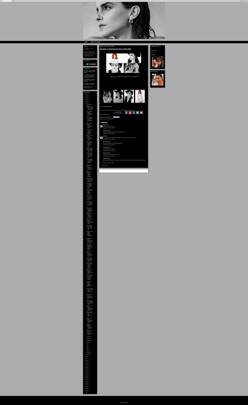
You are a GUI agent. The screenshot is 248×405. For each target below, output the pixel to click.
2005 (87, 383)
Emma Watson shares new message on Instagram (89, 209)
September (89, 340)
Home (86, 42)
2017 (87, 361)
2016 (87, 363)
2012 (87, 370)
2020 (87, 356)
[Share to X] (116, 117)
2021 (87, 103)
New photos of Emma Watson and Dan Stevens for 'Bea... (89, 240)
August (88, 342)
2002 (87, 388)
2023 (87, 99)
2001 (87, 390)
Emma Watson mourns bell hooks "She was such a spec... (89, 227)
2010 (87, 374)
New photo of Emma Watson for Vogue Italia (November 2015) (90, 71)
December (89, 104)
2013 (87, 369)
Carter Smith (105, 118)
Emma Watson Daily (107, 106)
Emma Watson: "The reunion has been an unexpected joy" (89, 155)
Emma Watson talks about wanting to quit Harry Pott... (89, 144)
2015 (87, 365)
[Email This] (114, 117)
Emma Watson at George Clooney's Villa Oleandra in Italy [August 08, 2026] (89, 76)
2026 (87, 94)
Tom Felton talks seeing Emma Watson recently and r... (89, 290)
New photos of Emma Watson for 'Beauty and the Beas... (89, 215)
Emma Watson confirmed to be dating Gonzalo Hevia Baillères (89, 80)
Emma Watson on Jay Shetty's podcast (88, 87)
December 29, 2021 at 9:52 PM (109, 139)
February (89, 352)
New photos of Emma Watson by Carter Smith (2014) (89, 125)
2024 (87, 97)
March (88, 350)
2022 (87, 101)
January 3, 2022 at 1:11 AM (108, 162)
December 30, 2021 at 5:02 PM (109, 150)
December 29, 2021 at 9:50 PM (109, 133)
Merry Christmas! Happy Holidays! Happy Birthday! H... (89, 174)
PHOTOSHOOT (111, 118)
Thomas (104, 124)
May (88, 347)
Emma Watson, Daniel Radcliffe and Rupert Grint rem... (89, 113)
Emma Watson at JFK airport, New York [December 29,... (89, 119)
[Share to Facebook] (117, 117)
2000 (87, 392)
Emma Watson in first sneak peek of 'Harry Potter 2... (89, 302)
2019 (87, 358)
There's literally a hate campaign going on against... (89, 131)
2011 (87, 372)
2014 (87, 367)
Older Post (144, 171)
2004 (87, 384)
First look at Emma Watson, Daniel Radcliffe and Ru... (89, 284)
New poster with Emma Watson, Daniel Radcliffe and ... (89, 234)
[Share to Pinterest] (118, 117)
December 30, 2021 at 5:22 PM (109, 156)
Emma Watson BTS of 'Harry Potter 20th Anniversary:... (89, 149)
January (88, 354)
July (87, 343)
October (88, 338)
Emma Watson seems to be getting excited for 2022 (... (89, 191)
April (88, 349)
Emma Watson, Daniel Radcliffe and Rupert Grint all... (89, 296)
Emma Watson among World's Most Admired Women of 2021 (89, 247)
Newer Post (103, 171)
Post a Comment (105, 165)
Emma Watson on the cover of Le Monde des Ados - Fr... (89, 204)
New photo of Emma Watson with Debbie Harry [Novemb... (89, 308)
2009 (87, 376)
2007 (87, 379)
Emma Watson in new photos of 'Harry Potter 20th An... (89, 161)
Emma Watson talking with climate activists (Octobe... (89, 265)
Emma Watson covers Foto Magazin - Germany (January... (89, 277)
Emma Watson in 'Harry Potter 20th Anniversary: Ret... (89, 198)
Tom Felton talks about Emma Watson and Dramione (89, 180)
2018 (87, 360)
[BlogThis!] (115, 117)
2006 (87, 381)
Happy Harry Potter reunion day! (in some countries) (89, 108)
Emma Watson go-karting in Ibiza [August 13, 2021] (89, 84)
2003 (87, 386)
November (89, 336)
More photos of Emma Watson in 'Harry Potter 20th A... (89, 138)
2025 (87, 95)
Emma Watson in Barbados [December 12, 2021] (89, 259)
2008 (87, 377)
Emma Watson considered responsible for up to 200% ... (89, 185)
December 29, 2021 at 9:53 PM (109, 144)
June (88, 345)
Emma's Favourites (95, 42)
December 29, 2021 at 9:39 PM (109, 127)
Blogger (126, 402)
